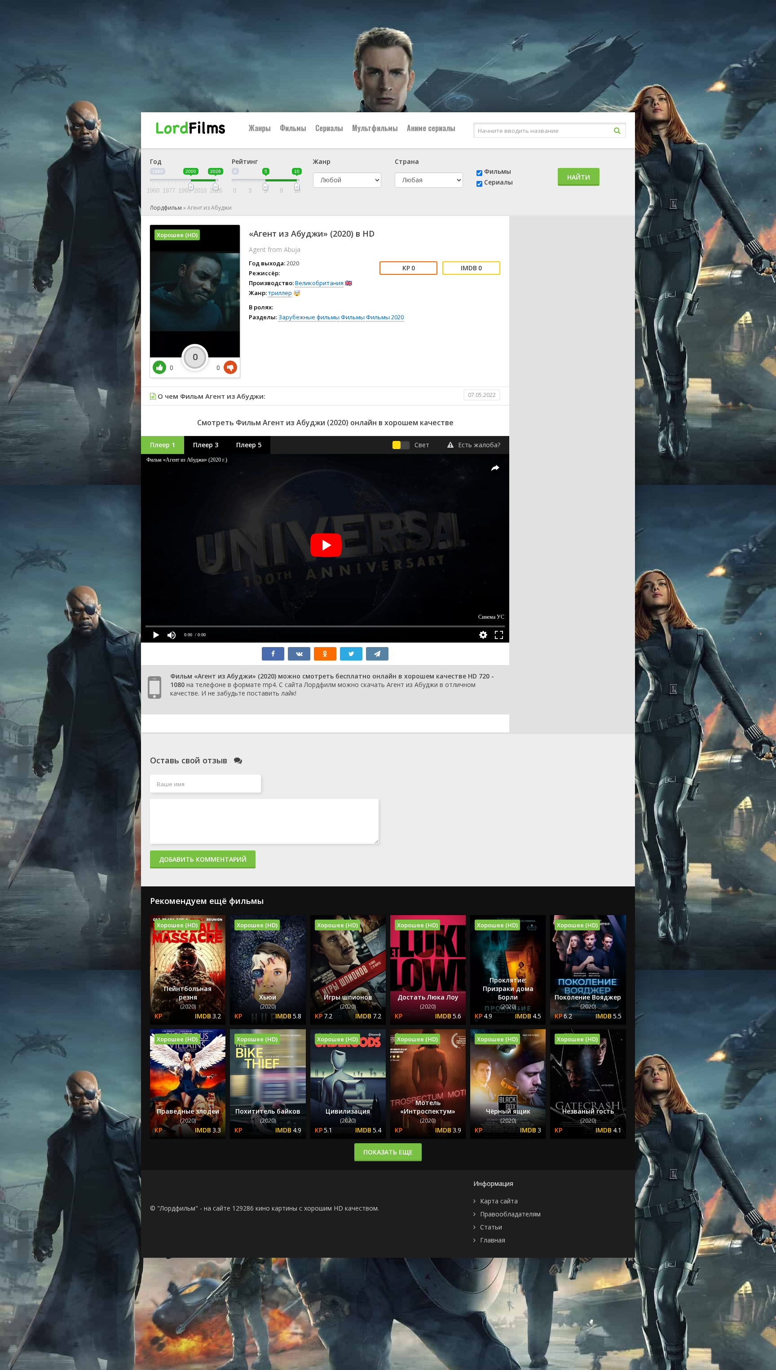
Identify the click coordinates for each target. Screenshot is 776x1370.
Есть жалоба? (479, 445)
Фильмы (293, 128)
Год (156, 161)
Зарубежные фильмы (309, 317)
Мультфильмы (375, 128)
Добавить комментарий (203, 859)
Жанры (260, 128)
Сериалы (329, 128)
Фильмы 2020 (385, 317)
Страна (407, 161)
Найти (578, 177)
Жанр (322, 161)
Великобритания (319, 283)
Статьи (491, 1227)
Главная (492, 1240)
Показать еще (388, 1152)
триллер (280, 293)
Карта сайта (499, 1201)
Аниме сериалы (431, 128)
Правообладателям (510, 1214)
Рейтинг (245, 161)
